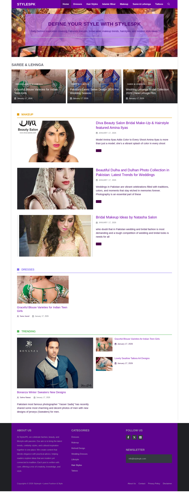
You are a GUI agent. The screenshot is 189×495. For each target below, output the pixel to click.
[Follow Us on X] (134, 437)
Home (66, 4)
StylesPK (26, 4)
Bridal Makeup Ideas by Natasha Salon (126, 217)
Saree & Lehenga (142, 4)
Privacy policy (154, 483)
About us (132, 483)
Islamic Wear (109, 4)
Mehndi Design (78, 448)
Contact (141, 483)
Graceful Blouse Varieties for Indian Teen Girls (137, 339)
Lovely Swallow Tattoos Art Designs (132, 358)
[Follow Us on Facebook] (128, 437)
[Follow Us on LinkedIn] (140, 437)
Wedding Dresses (79, 454)
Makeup (124, 4)
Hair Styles (92, 4)
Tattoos (159, 4)
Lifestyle (75, 459)
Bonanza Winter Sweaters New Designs (41, 392)
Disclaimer (167, 483)
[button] (168, 4)
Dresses (77, 4)
